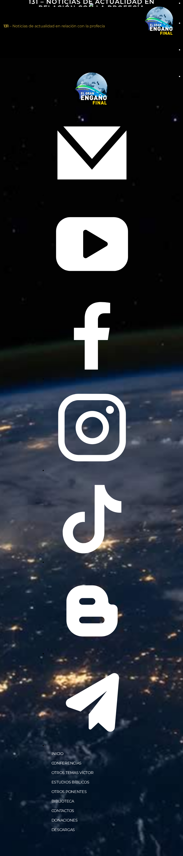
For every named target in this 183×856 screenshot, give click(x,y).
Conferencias (66, 763)
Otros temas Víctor (72, 772)
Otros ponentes (69, 791)
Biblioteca (62, 801)
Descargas (63, 829)
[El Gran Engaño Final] (159, 21)
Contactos (62, 810)
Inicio (57, 753)
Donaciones (64, 820)
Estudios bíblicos (70, 782)
